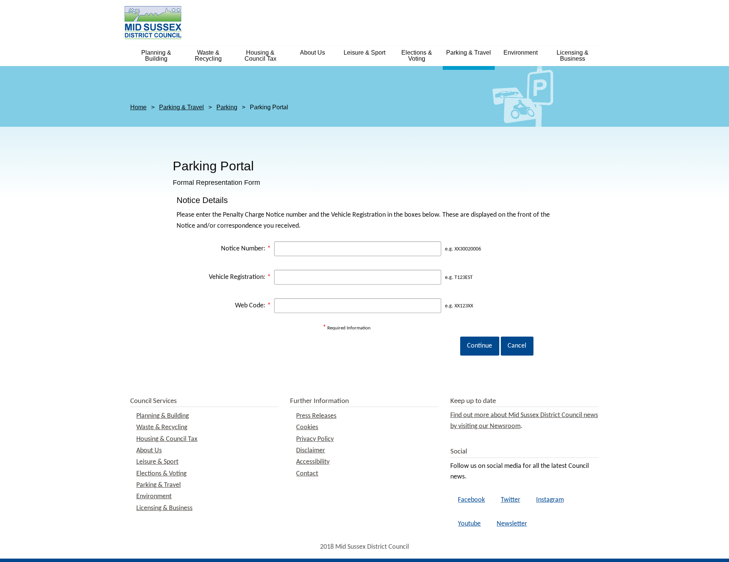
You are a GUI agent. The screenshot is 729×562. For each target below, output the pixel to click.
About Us (312, 52)
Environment (520, 52)
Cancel (517, 346)
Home (138, 107)
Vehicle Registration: (240, 277)
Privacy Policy (315, 439)
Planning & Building (156, 55)
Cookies (307, 427)
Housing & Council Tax (260, 55)
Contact (307, 474)
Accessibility (313, 462)
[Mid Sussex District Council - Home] (153, 22)
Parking (226, 107)
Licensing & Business (573, 55)
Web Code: (253, 305)
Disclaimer (310, 450)
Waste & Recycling (208, 55)
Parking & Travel (468, 52)
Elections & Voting (416, 55)
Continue (479, 346)
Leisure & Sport (364, 52)
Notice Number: (246, 249)
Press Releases (316, 416)
